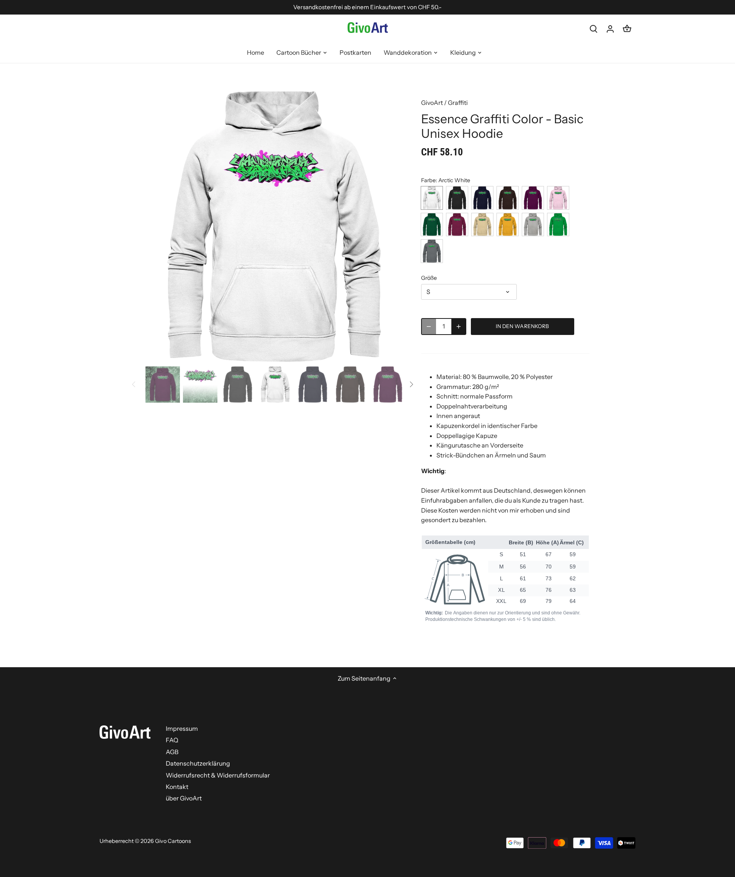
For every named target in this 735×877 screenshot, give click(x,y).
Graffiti (458, 102)
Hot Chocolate (507, 197)
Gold (507, 224)
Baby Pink (558, 197)
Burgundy (457, 224)
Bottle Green (432, 224)
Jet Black (457, 197)
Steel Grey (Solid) (432, 251)
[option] (274, 226)
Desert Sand (482, 224)
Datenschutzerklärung (198, 763)
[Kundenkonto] (610, 28)
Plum (533, 197)
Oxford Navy (482, 197)
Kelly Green (558, 224)
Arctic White (432, 197)
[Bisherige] (157, 226)
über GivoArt (184, 798)
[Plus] (458, 326)
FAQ (172, 740)
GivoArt (432, 102)
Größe (429, 278)
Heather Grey (533, 224)
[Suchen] (593, 28)
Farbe (428, 180)
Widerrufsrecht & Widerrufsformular (218, 775)
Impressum (182, 728)
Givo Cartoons (173, 841)
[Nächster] (391, 226)
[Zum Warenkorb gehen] (627, 28)
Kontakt (177, 786)
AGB (172, 752)
